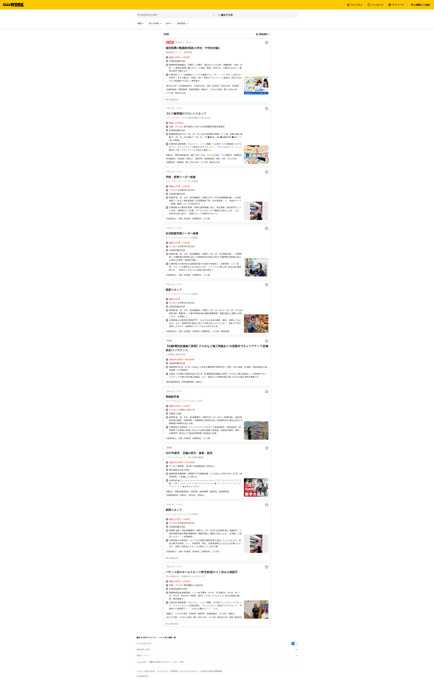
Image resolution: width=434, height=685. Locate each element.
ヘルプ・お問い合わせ (146, 671)
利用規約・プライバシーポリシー (185, 671)
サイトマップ (163, 671)
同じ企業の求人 (172, 99)
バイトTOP (141, 662)
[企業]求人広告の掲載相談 (211, 671)
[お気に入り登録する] (266, 42)
